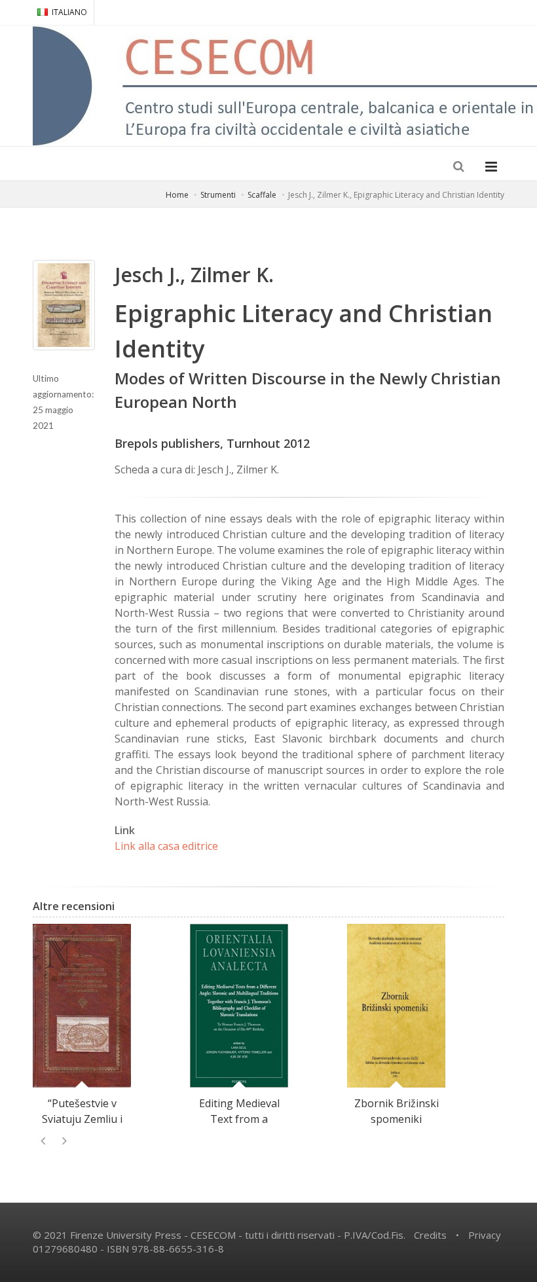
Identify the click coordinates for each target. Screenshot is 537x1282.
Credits (430, 1234)
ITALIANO (69, 12)
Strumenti (218, 194)
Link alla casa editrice (166, 846)
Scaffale (262, 194)
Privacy (484, 1234)
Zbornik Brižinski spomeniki (396, 1111)
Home (177, 194)
